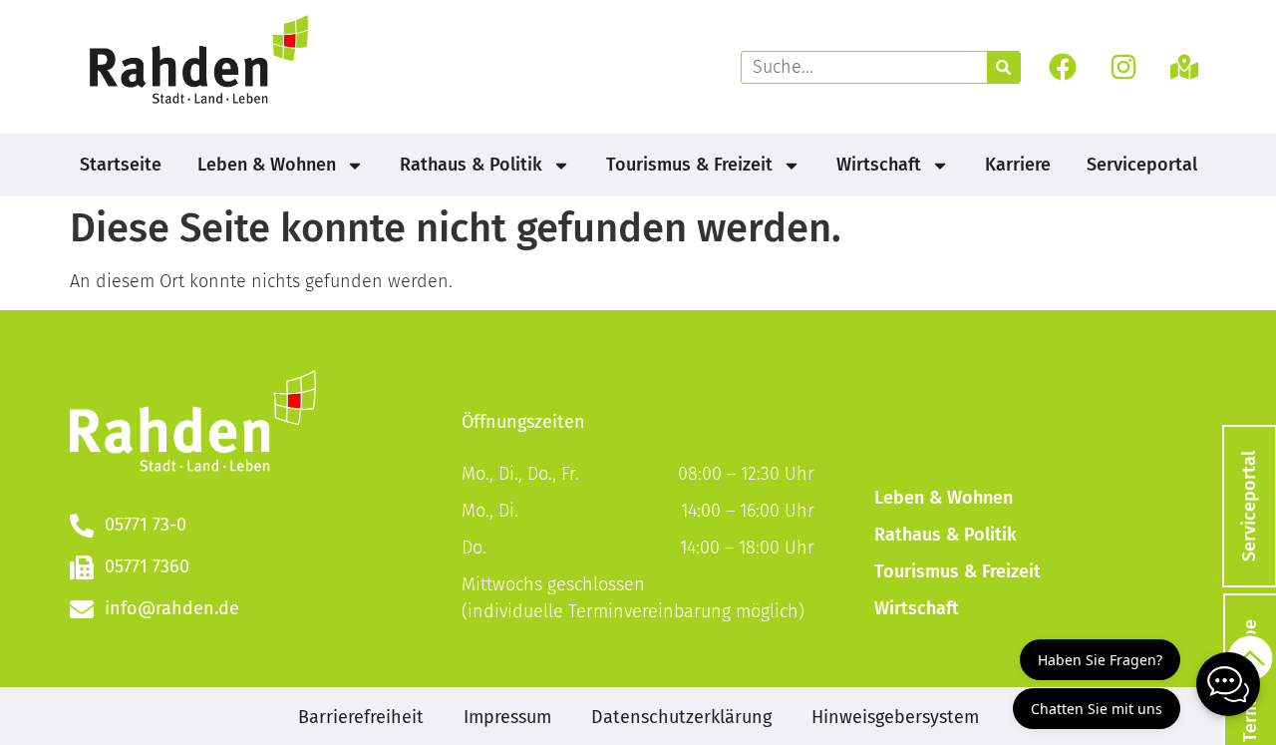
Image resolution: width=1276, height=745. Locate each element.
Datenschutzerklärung (681, 717)
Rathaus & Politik (471, 165)
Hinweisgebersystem (895, 717)
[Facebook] (1062, 67)
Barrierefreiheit (361, 717)
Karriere (1018, 165)
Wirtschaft (878, 165)
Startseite (120, 165)
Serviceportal (1142, 165)
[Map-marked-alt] (1184, 67)
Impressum (507, 717)
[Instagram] (1124, 67)
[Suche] (1003, 67)
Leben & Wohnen (266, 165)
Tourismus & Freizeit (689, 165)
